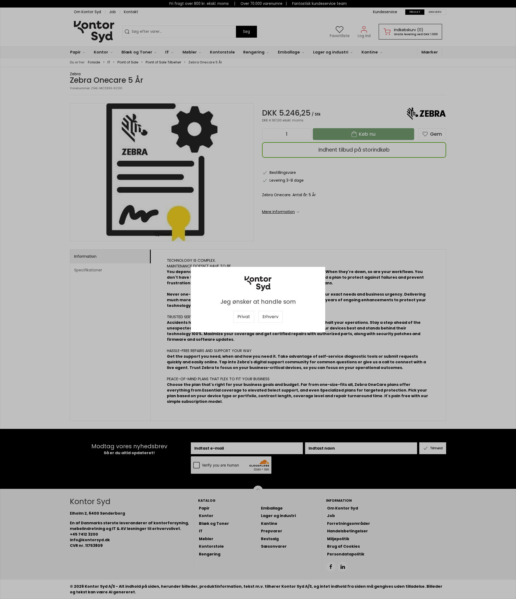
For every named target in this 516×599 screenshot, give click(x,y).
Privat (244, 317)
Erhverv (270, 317)
